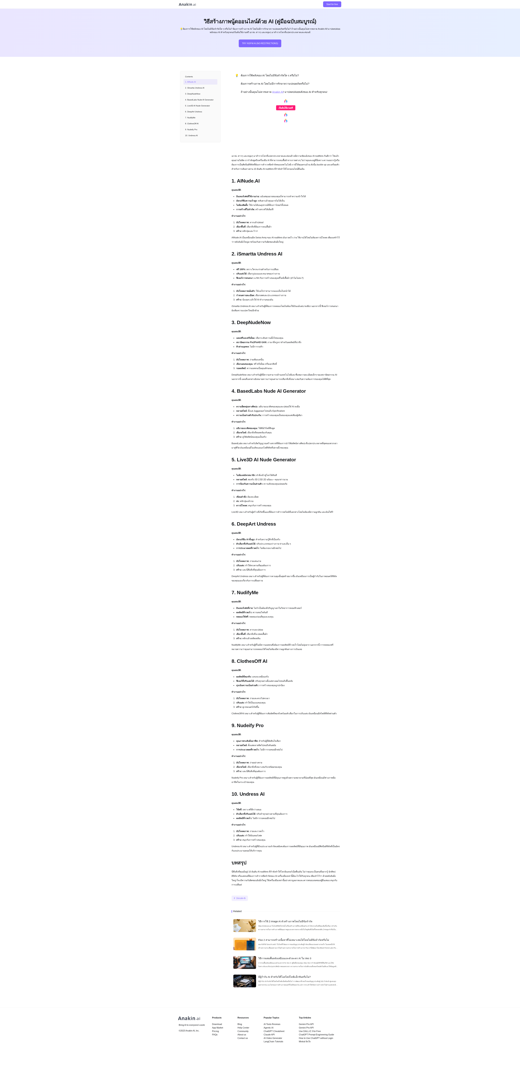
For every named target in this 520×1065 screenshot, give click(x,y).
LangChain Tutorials (273, 1041)
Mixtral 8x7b (305, 1041)
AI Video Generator (273, 1038)
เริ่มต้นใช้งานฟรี (286, 107)
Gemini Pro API (306, 1024)
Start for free (332, 4)
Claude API (269, 1034)
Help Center (243, 1028)
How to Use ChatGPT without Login (316, 1038)
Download (217, 1024)
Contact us (243, 1038)
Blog (240, 1024)
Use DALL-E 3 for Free (310, 1031)
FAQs (214, 1034)
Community (243, 1031)
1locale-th (241, 898)
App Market (217, 1028)
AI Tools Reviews (272, 1024)
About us (242, 1034)
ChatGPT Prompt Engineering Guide (316, 1034)
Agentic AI (268, 1028)
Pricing (215, 1031)
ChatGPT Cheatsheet (274, 1031)
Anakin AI (277, 92)
